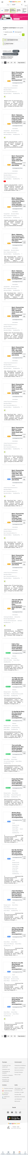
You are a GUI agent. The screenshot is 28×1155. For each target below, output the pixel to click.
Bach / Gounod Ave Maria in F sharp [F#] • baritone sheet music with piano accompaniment (18, 431)
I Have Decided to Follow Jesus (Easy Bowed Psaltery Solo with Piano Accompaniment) (18, 894)
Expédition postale (8, 32)
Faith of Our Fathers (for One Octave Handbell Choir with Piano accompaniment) (17, 647)
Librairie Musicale (8, 1090)
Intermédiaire (15, 85)
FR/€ (26, 5)
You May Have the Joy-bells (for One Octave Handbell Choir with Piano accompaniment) (17, 681)
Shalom (21, 829)
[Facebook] (8, 1112)
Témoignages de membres (6, 1072)
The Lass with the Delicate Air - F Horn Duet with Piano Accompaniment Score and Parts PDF (17, 604)
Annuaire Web (18, 1094)
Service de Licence (19, 1070)
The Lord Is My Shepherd (9, 761)
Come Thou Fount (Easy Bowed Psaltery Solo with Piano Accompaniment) (17, 1001)
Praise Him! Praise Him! (16, 794)
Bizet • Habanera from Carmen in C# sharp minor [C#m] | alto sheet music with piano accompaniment (18, 274)
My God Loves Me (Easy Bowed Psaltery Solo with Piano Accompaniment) (17, 966)
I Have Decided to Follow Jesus (10, 908)
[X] (16, 1112)
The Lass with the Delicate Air (10, 620)
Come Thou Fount (7, 1013)
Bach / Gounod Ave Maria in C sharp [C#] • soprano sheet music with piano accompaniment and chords (18, 160)
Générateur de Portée (20, 1096)
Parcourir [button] (8, 1153)
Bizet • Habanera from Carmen (10, 132)
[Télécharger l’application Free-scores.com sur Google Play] (14, 1118)
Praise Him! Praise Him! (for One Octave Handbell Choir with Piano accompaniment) (17, 782)
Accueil (2, 1153)
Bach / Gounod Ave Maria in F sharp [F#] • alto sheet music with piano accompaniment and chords (18, 351)
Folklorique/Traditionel (8, 616)
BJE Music (20, 620)
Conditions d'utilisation (7, 1075)
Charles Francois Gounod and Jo (10, 87)
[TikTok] (20, 1112)
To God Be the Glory (15, 727)
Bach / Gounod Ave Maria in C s (10, 91)
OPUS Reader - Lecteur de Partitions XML (20, 1089)
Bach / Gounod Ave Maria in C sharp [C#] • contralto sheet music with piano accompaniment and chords (18, 388)
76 (14, 62)
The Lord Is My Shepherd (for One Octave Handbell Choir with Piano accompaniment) (17, 748)
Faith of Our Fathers (8, 660)
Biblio (14, 1153)
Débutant (14, 656)
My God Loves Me (15, 978)
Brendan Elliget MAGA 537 (9, 618)
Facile (13, 485)
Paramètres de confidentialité (5, 1080)
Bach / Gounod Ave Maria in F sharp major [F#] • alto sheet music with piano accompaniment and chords (18, 475)
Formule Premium (19, 1072)
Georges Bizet (7, 130)
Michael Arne (17, 616)
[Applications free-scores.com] (2, 10)
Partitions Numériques (5, 1093)
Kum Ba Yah (14, 869)
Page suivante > (21, 62)
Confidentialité (5, 1077)
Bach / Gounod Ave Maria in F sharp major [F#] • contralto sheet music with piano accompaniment (18, 517)
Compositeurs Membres (20, 1065)
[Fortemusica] (8, 1127)
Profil (25, 1153)
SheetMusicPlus (16, 93)
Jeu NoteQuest (18, 1099)
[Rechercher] (21, 4)
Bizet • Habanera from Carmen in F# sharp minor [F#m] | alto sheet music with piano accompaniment (18, 238)
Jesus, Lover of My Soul (9, 943)
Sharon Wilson (7, 658)
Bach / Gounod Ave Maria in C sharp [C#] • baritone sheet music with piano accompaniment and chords (18, 559)
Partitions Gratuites (8, 1088)
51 (11, 62)
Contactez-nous (6, 1069)
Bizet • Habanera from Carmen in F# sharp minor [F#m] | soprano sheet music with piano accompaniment (18, 202)
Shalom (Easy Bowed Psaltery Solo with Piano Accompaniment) (17, 815)
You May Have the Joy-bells (17, 693)
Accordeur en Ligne (19, 1092)
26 (8, 62)
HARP (16, 51)
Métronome (17, 1101)
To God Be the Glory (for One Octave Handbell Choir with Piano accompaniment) (18, 715)
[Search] (23, 35)
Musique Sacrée (7, 691)
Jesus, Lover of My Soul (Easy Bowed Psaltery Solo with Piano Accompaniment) (18, 931)
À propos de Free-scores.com (6, 1066)
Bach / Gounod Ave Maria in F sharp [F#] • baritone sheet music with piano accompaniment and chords (18, 312)
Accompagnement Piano (11, 54)
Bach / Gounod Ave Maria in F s (10, 328)
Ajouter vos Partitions (20, 1067)
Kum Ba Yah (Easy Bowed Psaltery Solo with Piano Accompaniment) (17, 852)
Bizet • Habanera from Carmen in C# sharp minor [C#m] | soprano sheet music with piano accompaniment (18, 119)
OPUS (19, 1153)
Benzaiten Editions (7, 89)
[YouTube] (12, 1112)
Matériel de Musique (5, 1097)
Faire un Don (18, 1074)
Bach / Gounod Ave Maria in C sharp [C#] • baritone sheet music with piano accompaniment (18, 76)
